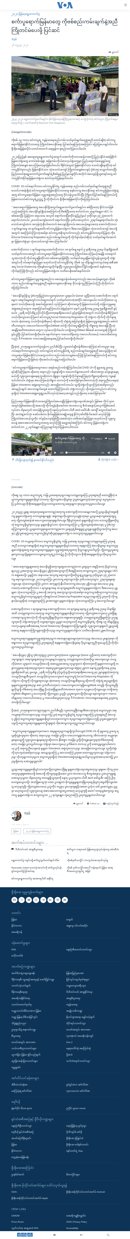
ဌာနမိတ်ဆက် (17, 1174)
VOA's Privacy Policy (76, 1222)
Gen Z (69, 1042)
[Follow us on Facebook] (14, 900)
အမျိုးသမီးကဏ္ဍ (74, 1010)
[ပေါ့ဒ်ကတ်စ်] (58, 900)
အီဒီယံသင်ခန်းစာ (19, 1084)
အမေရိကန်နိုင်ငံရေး (20, 998)
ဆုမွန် (14, 39)
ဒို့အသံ (69, 1054)
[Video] (54, 1235)
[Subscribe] (65, 900)
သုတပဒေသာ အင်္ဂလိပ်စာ (78, 1091)
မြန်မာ (14, 919)
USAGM (15, 1215)
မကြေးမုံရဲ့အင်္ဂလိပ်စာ (21, 1091)
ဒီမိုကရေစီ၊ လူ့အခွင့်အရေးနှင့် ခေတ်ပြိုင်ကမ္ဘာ (32, 979)
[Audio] (81, 1235)
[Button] (113, 52)
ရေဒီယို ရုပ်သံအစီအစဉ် (22, 1132)
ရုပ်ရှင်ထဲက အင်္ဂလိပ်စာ (77, 1084)
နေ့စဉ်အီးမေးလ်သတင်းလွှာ (79, 949)
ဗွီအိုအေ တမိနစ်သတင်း (77, 1144)
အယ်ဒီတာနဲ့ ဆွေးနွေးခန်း (23, 973)
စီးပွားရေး (16, 1035)
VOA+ (14, 1192)
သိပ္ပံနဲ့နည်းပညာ (18, 1023)
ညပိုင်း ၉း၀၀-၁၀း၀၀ (76, 1108)
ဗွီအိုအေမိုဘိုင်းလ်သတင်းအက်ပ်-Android (85, 1192)
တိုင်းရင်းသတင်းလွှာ (76, 1023)
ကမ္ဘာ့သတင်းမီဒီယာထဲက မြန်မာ (26, 1010)
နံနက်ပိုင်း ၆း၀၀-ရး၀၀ (21, 1108)
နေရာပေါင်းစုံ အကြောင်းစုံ (78, 1048)
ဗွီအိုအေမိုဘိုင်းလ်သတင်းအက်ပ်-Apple (29, 1198)
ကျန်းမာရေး (72, 1004)
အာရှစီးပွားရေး (73, 998)
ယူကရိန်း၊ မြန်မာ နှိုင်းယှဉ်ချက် (25, 1054)
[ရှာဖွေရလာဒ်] (108, 1235)
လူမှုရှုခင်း (16, 1067)
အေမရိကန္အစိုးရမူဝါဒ (76, 1215)
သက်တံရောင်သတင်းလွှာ (78, 1061)
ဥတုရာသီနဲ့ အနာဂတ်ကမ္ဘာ (23, 1029)
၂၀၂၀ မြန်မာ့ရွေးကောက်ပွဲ (25, 14)
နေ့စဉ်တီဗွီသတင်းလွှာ (21, 1125)
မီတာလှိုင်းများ (73, 1174)
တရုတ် (69, 919)
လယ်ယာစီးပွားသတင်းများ (23, 1048)
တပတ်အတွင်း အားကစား (23, 1042)
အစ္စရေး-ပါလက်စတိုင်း (77, 925)
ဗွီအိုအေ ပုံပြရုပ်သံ (74, 1138)
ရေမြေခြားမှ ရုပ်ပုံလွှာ (76, 1125)
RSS (13, 949)
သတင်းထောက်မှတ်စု (21, 1004)
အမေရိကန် (16, 932)
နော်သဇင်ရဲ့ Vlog (74, 1150)
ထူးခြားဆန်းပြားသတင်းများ (24, 1061)
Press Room (17, 1222)
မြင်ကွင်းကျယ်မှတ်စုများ (77, 979)
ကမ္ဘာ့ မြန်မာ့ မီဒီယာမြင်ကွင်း (24, 1017)
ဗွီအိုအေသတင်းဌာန (67, 442)
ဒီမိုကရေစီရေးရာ (19, 992)
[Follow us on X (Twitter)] (22, 900)
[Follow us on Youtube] (29, 900)
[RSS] (50, 900)
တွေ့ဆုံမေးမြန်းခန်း (20, 1157)
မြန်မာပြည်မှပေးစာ (75, 973)
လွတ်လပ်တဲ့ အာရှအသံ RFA (24, 1228)
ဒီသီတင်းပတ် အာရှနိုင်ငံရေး (79, 992)
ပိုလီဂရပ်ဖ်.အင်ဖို (74, 1132)
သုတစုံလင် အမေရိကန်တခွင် (79, 1035)
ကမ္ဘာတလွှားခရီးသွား (76, 985)
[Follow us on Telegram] (43, 900)
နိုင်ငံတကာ (16, 925)
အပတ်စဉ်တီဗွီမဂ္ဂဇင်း (21, 1138)
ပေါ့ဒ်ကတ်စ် (17, 955)
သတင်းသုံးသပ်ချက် (21, 985)
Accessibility (72, 1228)
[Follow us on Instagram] (36, 900)
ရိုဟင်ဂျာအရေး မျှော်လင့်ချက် (80, 1017)
